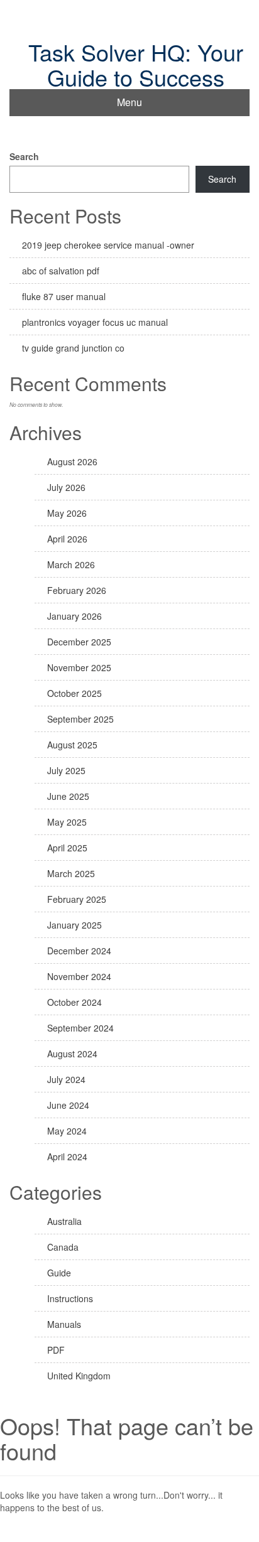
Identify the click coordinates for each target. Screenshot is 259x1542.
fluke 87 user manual (64, 296)
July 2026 (66, 487)
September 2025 (80, 719)
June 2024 (68, 1105)
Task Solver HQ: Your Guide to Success (135, 64)
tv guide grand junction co (73, 348)
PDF (56, 1350)
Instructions (70, 1298)
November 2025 (79, 667)
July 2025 (66, 770)
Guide (59, 1272)
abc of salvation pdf (60, 270)
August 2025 (72, 744)
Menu (129, 102)
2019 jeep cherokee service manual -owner (108, 245)
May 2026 (67, 513)
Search (24, 156)
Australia (64, 1221)
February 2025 (76, 899)
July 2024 (66, 1079)
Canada (63, 1247)
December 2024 (79, 950)
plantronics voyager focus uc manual (95, 322)
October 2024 (74, 1002)
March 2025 (71, 873)
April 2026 (67, 538)
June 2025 (68, 796)
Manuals (64, 1324)
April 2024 (67, 1156)
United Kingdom (79, 1375)
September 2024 (80, 1028)
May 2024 (67, 1130)
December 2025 (79, 641)
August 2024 (72, 1053)
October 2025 (74, 693)
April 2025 (67, 847)
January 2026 (74, 616)
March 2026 (71, 564)
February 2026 (76, 590)
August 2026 (72, 461)
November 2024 (79, 976)
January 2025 (74, 925)
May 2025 (67, 822)
